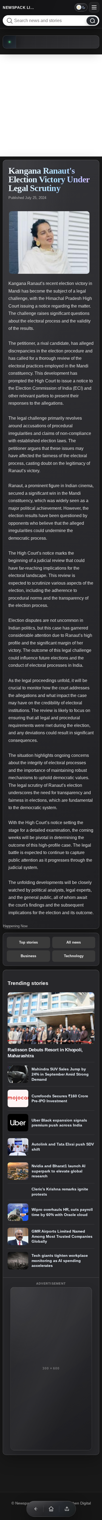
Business (28, 956)
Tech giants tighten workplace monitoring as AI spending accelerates (60, 1261)
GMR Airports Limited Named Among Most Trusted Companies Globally (62, 1236)
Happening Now (15, 926)
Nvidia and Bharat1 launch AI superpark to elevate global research (58, 1171)
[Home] (51, 1509)
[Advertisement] (51, 105)
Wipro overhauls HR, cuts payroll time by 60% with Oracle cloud (62, 1212)
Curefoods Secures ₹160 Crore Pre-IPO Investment (60, 1098)
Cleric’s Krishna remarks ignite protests (60, 1191)
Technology (74, 956)
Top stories (28, 942)
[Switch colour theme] (81, 7)
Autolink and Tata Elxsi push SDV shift (63, 1147)
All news (73, 942)
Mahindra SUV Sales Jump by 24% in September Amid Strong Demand (60, 1074)
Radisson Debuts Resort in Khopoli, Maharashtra (45, 1052)
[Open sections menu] (94, 7)
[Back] (35, 1509)
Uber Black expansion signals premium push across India (59, 1123)
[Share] (67, 1509)
